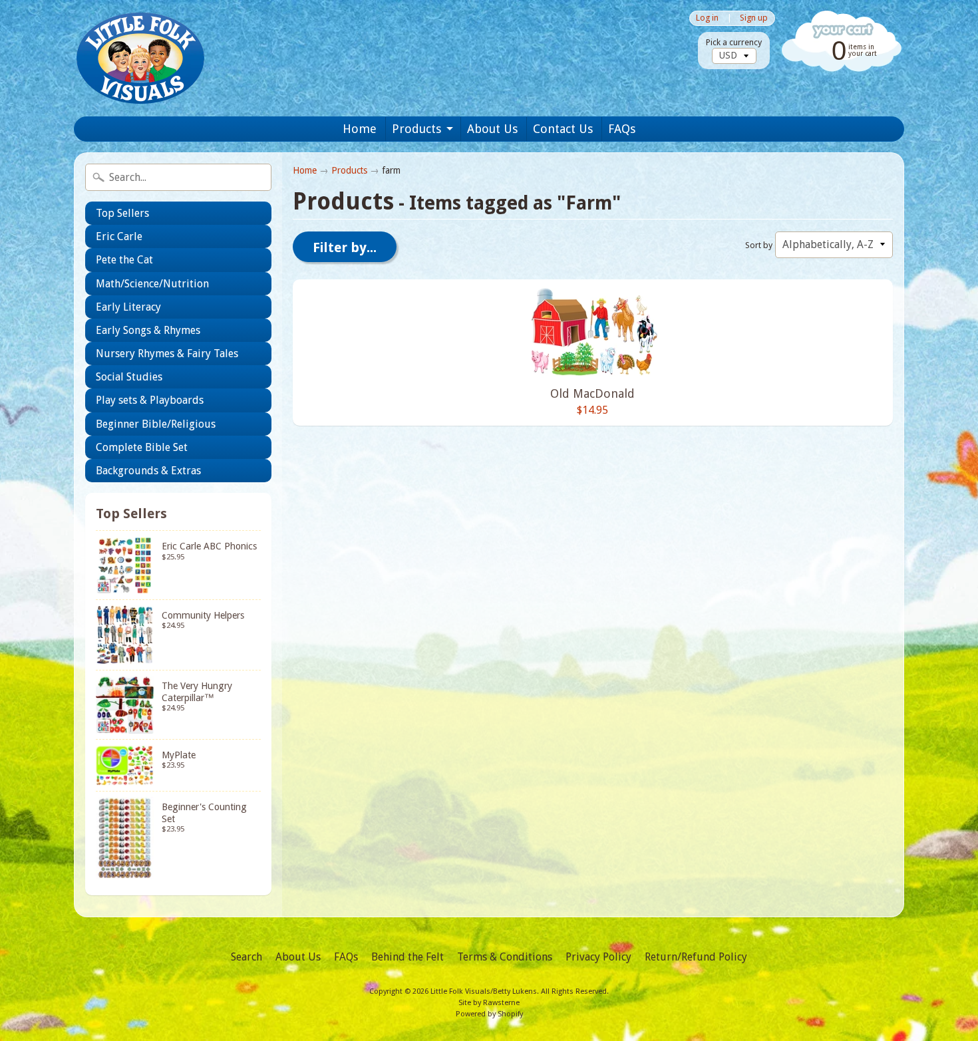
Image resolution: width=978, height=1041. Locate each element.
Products (416, 129)
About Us (492, 129)
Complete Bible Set (142, 447)
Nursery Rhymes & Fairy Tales (167, 353)
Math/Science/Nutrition (152, 283)
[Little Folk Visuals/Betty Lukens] (140, 58)
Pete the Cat (124, 259)
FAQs (621, 129)
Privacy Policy (598, 957)
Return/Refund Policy (696, 957)
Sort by (758, 245)
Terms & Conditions (504, 957)
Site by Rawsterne (489, 1002)
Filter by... (345, 247)
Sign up (754, 18)
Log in (707, 18)
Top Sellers (122, 213)
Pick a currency (734, 42)
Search (246, 957)
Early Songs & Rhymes (148, 330)
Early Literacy (128, 307)
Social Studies (129, 377)
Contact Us (563, 129)
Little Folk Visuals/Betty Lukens (483, 991)
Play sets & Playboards (150, 400)
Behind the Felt (407, 957)
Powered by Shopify (489, 1014)
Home (360, 129)
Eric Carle (119, 236)
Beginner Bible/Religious (156, 424)
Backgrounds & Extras (148, 470)
